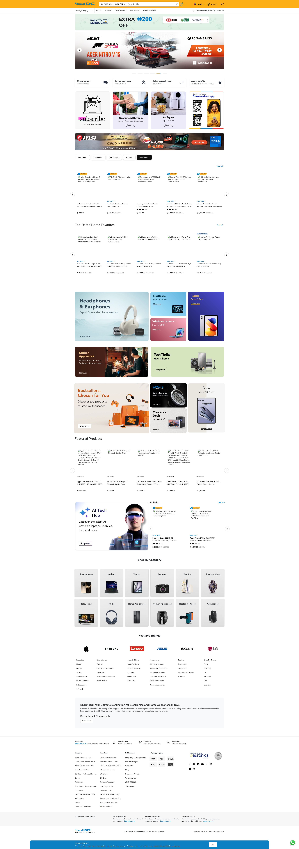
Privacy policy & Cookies (216, 833)
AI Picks (154, 503)
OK (213, 845)
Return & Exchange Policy (109, 795)
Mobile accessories (157, 665)
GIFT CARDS (135, 11)
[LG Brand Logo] (212, 650)
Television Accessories (158, 678)
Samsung (207, 669)
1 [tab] (134, 73)
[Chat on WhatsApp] (292, 842)
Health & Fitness (82, 682)
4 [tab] (152, 73)
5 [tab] (159, 73)
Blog (127, 771)
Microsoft (207, 678)
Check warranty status (108, 759)
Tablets (79, 674)
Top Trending (114, 157)
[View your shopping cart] (222, 4)
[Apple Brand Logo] (86, 650)
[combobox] (139, 4)
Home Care (131, 682)
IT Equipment (81, 686)
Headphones (144, 157)
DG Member (79, 791)
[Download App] (206, 110)
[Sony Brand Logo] (187, 650)
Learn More (128, 822)
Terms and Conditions (83, 808)
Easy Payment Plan (107, 787)
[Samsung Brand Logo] (111, 650)
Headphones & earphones (106, 678)
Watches (181, 678)
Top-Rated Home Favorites (94, 226)
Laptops (79, 669)
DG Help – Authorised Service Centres (85, 777)
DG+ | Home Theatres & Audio (86, 787)
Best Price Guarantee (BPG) (85, 795)
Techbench (79, 783)
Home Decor (131, 678)
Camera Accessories (157, 674)
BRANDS (108, 11)
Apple (206, 665)
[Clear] (177, 4)
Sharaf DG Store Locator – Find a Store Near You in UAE (110, 765)
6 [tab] (164, 73)
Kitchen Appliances (134, 669)
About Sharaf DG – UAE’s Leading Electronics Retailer (85, 761)
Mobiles (79, 665)
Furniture (130, 674)
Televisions (101, 674)
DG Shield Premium (107, 771)
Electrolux (207, 686)
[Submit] (101, 4)
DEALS (98, 11)
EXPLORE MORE (149, 11)
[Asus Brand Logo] (162, 650)
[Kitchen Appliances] (111, 363)
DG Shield (103, 779)
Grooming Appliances (186, 674)
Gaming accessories (157, 686)
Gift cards (80, 690)
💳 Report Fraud (106, 808)
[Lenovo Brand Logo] (136, 650)
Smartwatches (81, 678)
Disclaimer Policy (106, 791)
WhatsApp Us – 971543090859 (131, 781)
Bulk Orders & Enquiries (108, 804)
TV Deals (129, 157)
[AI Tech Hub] (111, 527)
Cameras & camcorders (105, 669)
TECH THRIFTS (121, 11)
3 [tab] (146, 73)
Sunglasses (182, 669)
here (131, 846)
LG (205, 674)
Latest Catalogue (131, 763)
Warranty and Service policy (110, 800)
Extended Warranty (107, 783)
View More (86, 722)
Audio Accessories (157, 682)
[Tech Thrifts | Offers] (187, 363)
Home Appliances (133, 665)
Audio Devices (102, 682)
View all (220, 164)
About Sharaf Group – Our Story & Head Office (84, 769)
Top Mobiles (98, 157)
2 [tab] (140, 73)
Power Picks (82, 157)
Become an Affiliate (132, 775)
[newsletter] (92, 110)
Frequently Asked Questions (135, 759)
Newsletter (129, 767)
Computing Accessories (158, 669)
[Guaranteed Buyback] (130, 110)
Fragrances (182, 665)
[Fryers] (168, 110)
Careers (77, 804)
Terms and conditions (200, 833)
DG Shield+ (104, 775)
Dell (205, 682)
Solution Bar (79, 800)
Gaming (99, 665)
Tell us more (129, 787)
